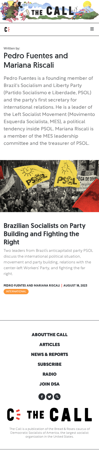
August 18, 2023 (75, 285)
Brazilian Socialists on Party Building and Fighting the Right (45, 233)
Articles (49, 345)
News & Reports (49, 355)
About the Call (50, 335)
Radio (49, 375)
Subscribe (50, 365)
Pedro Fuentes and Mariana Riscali (32, 285)
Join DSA (49, 384)
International (16, 291)
